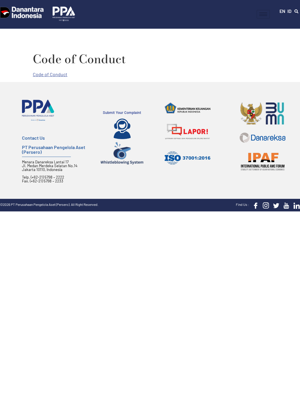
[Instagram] (264, 205)
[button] (296, 11)
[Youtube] (285, 205)
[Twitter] (274, 205)
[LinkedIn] (295, 205)
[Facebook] (254, 205)
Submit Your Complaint (122, 112)
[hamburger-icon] (263, 14)
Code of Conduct (50, 74)
